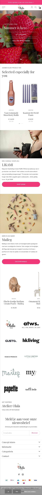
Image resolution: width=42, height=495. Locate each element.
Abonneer (35, 433)
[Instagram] (23, 474)
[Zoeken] (36, 7)
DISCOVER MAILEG (21, 261)
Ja (8, 491)
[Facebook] (18, 474)
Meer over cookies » (30, 491)
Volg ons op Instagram (21, 41)
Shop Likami (21, 184)
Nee (17, 491)
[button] (3, 7)
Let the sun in (21, 34)
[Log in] (32, 7)
